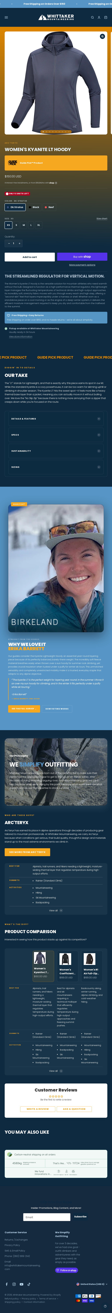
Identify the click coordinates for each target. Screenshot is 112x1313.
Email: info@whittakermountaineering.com (22, 1265)
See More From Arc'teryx (27, 852)
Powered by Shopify (50, 1294)
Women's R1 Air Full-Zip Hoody (91, 971)
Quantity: (10, 236)
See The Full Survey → (24, 708)
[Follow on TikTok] (29, 1284)
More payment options (82, 265)
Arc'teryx (11, 143)
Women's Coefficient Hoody (67, 971)
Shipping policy (13, 1302)
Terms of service (47, 1298)
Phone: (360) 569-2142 (17, 1256)
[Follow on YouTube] (21, 1284)
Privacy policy (29, 1298)
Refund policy (12, 1298)
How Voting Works (57, 709)
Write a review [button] (38, 1109)
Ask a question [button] (74, 1109)
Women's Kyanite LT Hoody (40, 970)
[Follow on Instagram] (14, 1284)
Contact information (34, 1302)
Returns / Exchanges (16, 1239)
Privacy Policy (12, 1245)
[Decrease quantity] (8, 243)
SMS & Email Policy (15, 1250)
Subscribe (80, 1216)
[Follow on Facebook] (7, 1284)
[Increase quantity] (18, 243)
